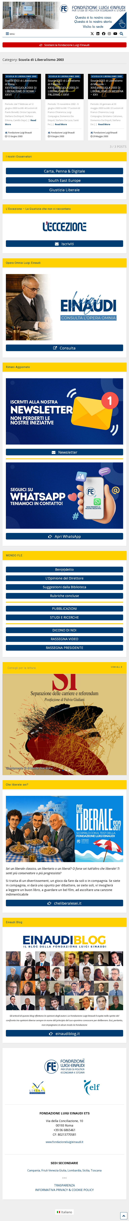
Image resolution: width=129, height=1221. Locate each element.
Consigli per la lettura (22, 668)
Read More (61, 124)
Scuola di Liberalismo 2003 (21, 76)
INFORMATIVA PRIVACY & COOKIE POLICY (64, 1190)
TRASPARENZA (64, 1185)
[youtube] (115, 34)
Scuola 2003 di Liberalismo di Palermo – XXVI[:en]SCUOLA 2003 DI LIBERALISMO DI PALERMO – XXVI (64, 87)
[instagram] (109, 34)
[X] (92, 34)
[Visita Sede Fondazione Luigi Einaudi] (64, 27)
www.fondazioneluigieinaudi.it (64, 1142)
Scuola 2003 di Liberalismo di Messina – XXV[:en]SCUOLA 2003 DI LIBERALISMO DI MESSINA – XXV (107, 87)
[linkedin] (97, 34)
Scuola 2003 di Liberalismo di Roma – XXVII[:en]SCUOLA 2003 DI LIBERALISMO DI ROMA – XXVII (21, 87)
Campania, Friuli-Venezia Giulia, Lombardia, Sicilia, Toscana (64, 1170)
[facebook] (103, 34)
